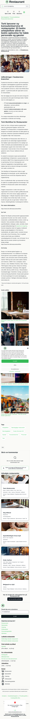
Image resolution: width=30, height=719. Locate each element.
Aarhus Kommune (18, 567)
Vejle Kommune (19, 518)
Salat (18, 490)
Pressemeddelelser (15, 17)
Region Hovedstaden (11, 541)
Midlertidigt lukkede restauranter (9, 639)
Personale (24, 434)
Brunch (4, 537)
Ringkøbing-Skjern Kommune (20, 494)
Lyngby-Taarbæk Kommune (21, 541)
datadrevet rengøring (21, 226)
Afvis (15, 365)
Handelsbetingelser (13, 696)
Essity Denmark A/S (18, 431)
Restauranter (4, 623)
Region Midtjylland (10, 494)
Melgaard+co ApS (8, 584)
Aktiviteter (4, 633)
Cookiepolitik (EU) (15, 698)
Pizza (15, 490)
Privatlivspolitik (17, 371)
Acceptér (15, 361)
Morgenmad (5, 514)
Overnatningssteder (7, 516)
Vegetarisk (11, 537)
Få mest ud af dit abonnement (9, 658)
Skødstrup (24, 588)
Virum (4, 542)
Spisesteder (5, 492)
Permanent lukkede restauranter (9, 641)
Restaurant (16, 1)
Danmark (5, 494)
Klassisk (10, 562)
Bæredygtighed (5, 17)
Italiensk (11, 490)
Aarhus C (24, 567)
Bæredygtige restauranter (18, 427)
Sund (20, 490)
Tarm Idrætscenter (9, 488)
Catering (13, 492)
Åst (26, 518)
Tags (2, 424)
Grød (4, 562)
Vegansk (22, 562)
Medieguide (4, 654)
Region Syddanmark (11, 518)
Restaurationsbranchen (7, 19)
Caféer (9, 492)
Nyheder (3, 646)
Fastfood (8, 490)
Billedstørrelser (5, 656)
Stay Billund (7, 512)
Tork (3, 438)
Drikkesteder (17, 492)
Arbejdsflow (5, 427)
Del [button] (3, 447)
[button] (28, 348)
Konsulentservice (13, 434)
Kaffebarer (23, 492)
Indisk (7, 562)
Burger (4, 490)
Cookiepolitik (11, 371)
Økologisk (10, 563)
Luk (15, 710)
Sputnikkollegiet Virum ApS (12, 535)
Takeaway (13, 565)
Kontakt (4, 696)
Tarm (4, 495)
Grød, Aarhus (7, 560)
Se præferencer (15, 369)
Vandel (23, 518)
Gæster (4, 434)
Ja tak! (15, 616)
